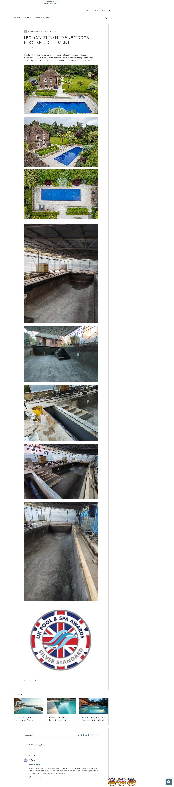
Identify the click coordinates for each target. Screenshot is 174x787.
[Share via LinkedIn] (35, 680)
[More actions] (97, 31)
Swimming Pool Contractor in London (37, 18)
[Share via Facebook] (25, 680)
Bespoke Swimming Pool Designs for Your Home (93, 719)
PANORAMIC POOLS (52, 1)
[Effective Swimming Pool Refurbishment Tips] (61, 706)
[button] (106, 18)
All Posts (17, 18)
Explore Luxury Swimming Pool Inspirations (24, 719)
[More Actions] (97, 760)
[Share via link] (40, 680)
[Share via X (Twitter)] (30, 680)
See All (106, 694)
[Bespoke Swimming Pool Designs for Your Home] (93, 706)
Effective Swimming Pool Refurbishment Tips (59, 719)
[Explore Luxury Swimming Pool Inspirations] (28, 706)
